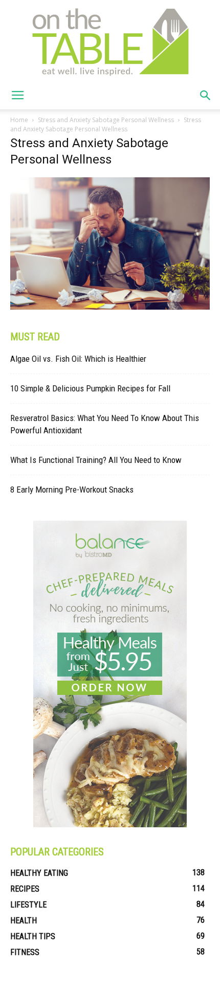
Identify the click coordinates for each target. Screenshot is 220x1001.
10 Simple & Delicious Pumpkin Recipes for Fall (90, 388)
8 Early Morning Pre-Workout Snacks (72, 489)
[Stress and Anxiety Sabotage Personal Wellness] (110, 307)
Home (19, 119)
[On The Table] (110, 41)
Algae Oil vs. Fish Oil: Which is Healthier (78, 359)
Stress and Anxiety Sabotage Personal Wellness (106, 119)
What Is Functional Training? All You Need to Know (96, 460)
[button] (205, 95)
